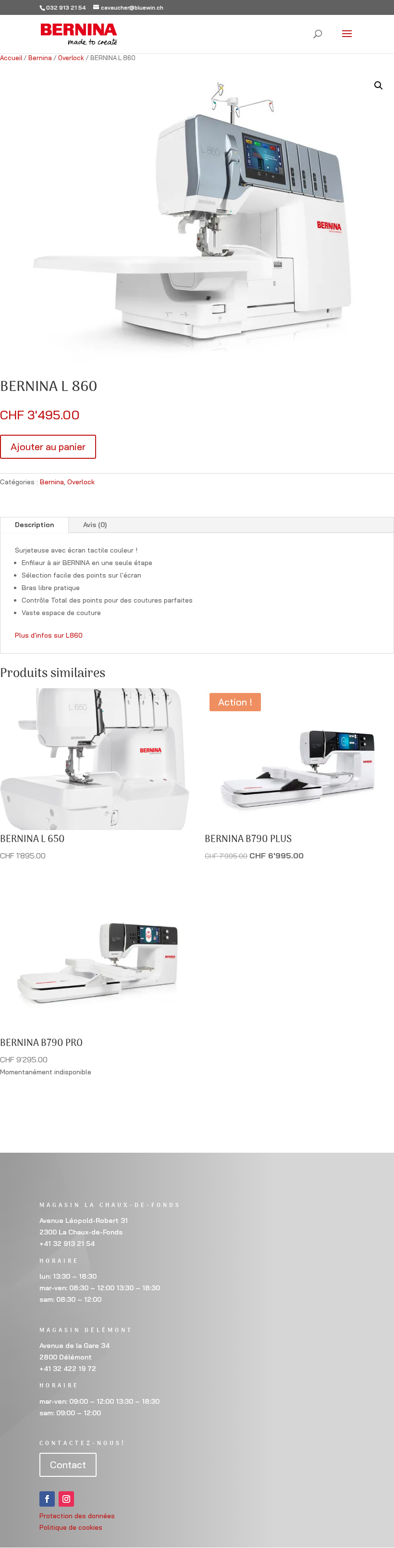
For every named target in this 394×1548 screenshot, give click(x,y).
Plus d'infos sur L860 (49, 635)
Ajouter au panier (48, 446)
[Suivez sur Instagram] (66, 1499)
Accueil (11, 58)
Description (34, 524)
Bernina (40, 58)
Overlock (71, 58)
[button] (378, 85)
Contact (68, 1465)
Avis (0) (95, 524)
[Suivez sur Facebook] (47, 1499)
